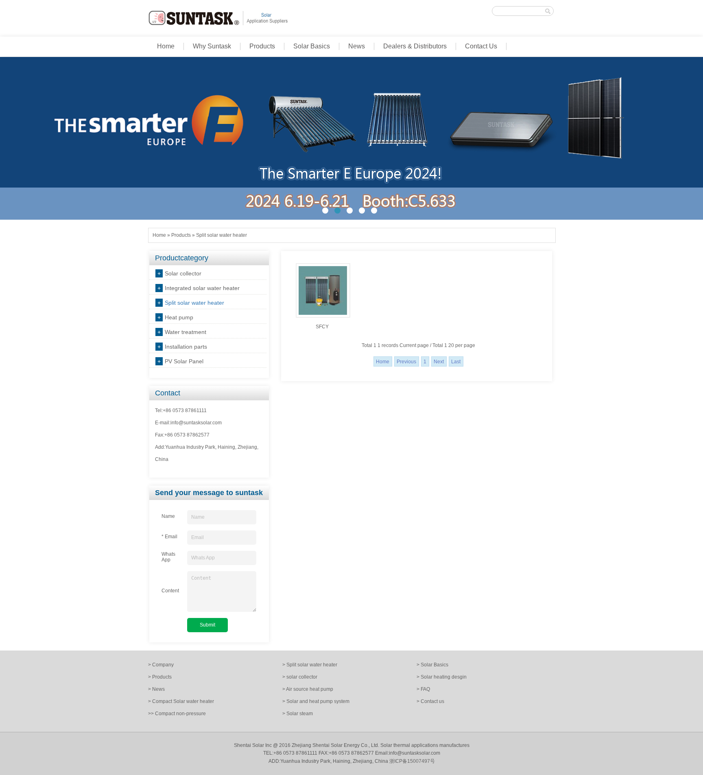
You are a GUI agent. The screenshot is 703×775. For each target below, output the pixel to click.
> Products (160, 677)
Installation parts (186, 346)
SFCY (322, 327)
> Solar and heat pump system (315, 701)
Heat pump (179, 317)
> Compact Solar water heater (181, 701)
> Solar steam (297, 713)
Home (166, 46)
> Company (161, 665)
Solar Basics (311, 46)
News (356, 46)
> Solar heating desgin (442, 677)
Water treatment (185, 332)
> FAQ (423, 689)
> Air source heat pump (307, 689)
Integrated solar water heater (202, 288)
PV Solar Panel (184, 361)
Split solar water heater (221, 235)
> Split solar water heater (309, 665)
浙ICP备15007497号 (412, 761)
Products (262, 46)
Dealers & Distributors (415, 46)
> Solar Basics (432, 665)
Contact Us (481, 46)
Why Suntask (212, 46)
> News (156, 689)
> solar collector (299, 677)
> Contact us (430, 701)
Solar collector (183, 273)
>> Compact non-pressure (177, 713)
